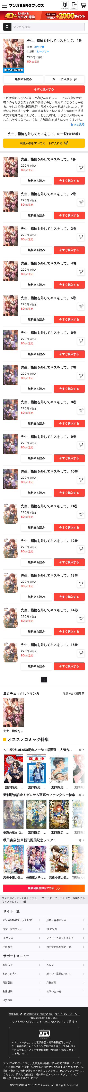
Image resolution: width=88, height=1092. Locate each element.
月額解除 (51, 982)
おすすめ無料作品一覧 (58, 946)
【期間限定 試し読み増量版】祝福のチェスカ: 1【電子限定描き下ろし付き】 (59, 833)
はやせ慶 (39, 46)
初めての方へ (10, 973)
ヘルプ (50, 964)
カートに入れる (62, 79)
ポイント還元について (58, 973)
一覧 (78, 750)
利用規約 (7, 991)
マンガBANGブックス (14, 897)
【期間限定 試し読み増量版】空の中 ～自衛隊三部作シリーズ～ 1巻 (36, 787)
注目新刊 (7, 946)
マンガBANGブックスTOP (17, 920)
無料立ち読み (23, 79)
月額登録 (7, 982)
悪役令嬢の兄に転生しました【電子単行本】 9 (13, 878)
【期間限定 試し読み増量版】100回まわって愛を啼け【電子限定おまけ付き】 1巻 (13, 787)
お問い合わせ (53, 991)
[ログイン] (74, 5)
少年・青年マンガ (56, 920)
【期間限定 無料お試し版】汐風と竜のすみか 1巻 (59, 787)
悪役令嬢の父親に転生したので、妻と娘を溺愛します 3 (59, 878)
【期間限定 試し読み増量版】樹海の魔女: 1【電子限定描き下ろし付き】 (36, 833)
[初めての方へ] (65, 5)
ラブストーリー (38, 897)
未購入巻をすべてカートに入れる (41, 143)
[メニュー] (4, 5)
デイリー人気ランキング (59, 937)
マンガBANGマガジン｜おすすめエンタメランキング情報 (42, 1021)
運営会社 (14, 1014)
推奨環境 (7, 1000)
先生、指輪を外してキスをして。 (13, 731)
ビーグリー (43, 51)
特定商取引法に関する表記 (38, 1014)
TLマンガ (51, 929)
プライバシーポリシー (67, 1014)
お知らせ (7, 964)
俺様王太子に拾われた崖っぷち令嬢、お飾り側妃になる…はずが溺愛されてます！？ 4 (36, 878)
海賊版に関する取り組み (44, 1017)
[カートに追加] (81, 168)
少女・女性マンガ (12, 929)
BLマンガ (8, 937)
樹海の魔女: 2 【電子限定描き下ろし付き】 (13, 833)
